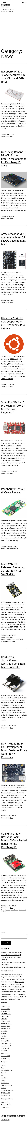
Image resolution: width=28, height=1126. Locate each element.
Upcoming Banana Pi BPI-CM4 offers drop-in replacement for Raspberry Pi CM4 (13, 158)
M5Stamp (8, 641)
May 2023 (4, 1018)
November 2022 (6, 1023)
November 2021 (6, 1046)
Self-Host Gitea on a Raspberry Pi (11, 955)
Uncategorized (5, 1095)
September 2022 (6, 1028)
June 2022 (4, 1031)
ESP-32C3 (20, 639)
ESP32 (3, 641)
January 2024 (5, 1011)
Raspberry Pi (22, 909)
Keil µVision (4, 1078)
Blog (2, 1068)
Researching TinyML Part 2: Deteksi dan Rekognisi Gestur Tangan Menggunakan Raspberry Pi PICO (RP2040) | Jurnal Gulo (13, 994)
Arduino (3, 1065)
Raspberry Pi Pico (6, 1085)
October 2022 (5, 1026)
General (3, 1073)
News (11, 136)
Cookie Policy (5, 1107)
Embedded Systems (11, 639)
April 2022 (4, 1036)
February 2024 (5, 1009)
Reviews (15, 548)
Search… (4, 933)
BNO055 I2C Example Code (11, 999)
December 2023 (6, 1013)
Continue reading (20, 210)
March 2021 (4, 1053)
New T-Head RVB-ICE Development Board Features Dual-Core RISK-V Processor (14, 750)
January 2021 (5, 1058)
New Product (14, 909)
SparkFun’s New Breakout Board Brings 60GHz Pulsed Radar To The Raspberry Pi (14, 840)
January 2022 (5, 1041)
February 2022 (5, 1038)
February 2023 (5, 1021)
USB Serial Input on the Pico (15, 979)
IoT (2, 1075)
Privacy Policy (5, 1102)
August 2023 (5, 1016)
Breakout (8, 909)
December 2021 (6, 1043)
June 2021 (4, 1051)
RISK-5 (13, 641)
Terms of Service (6, 1105)
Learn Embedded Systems (5, 5)
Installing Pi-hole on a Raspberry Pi (11, 952)
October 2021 (5, 1048)
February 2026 (5, 1006)
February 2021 (5, 1056)
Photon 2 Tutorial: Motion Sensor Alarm (13, 967)
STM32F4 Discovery (7, 1090)
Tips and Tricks (5, 1092)
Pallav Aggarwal (6, 974)
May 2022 (4, 1033)
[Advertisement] (14, 31)
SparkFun (3, 911)
